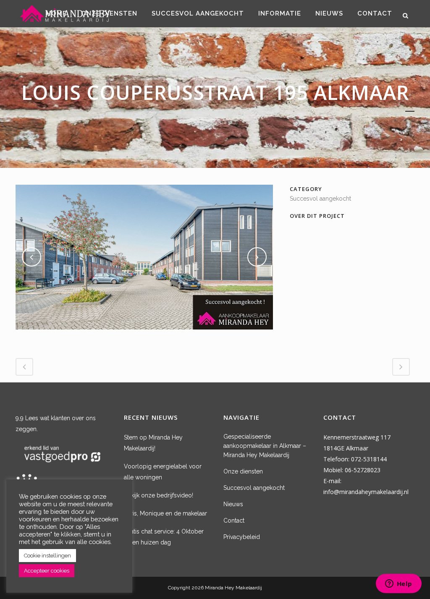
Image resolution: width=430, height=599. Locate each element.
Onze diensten (243, 471)
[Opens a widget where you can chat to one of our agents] (398, 584)
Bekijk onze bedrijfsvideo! (158, 495)
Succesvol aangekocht (254, 487)
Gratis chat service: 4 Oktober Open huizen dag (164, 537)
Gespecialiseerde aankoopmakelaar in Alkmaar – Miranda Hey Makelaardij (264, 445)
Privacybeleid (241, 537)
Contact (233, 520)
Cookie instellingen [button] (47, 555)
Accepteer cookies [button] (46, 571)
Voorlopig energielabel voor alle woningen (163, 472)
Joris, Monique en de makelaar (165, 513)
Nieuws (233, 504)
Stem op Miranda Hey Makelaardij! (153, 443)
